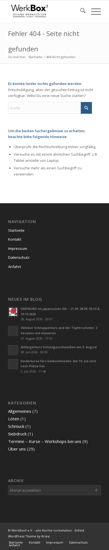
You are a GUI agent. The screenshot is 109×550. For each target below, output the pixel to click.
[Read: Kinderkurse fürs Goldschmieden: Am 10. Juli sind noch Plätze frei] (13, 364)
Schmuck (16, 426)
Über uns (17, 449)
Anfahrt (14, 266)
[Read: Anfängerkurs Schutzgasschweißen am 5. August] (13, 350)
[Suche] (80, 11)
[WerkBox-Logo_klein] (45, 11)
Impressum (17, 248)
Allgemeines (19, 411)
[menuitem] (80, 11)
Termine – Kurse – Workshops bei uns (44, 441)
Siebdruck (17, 434)
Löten (13, 418)
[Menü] (93, 11)
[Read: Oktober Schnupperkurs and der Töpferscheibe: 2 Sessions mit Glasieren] (13, 331)
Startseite (16, 230)
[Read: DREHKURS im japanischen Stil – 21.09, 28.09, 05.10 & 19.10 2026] (13, 312)
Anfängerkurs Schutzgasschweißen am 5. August (59, 347)
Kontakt (14, 239)
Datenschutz (19, 257)
